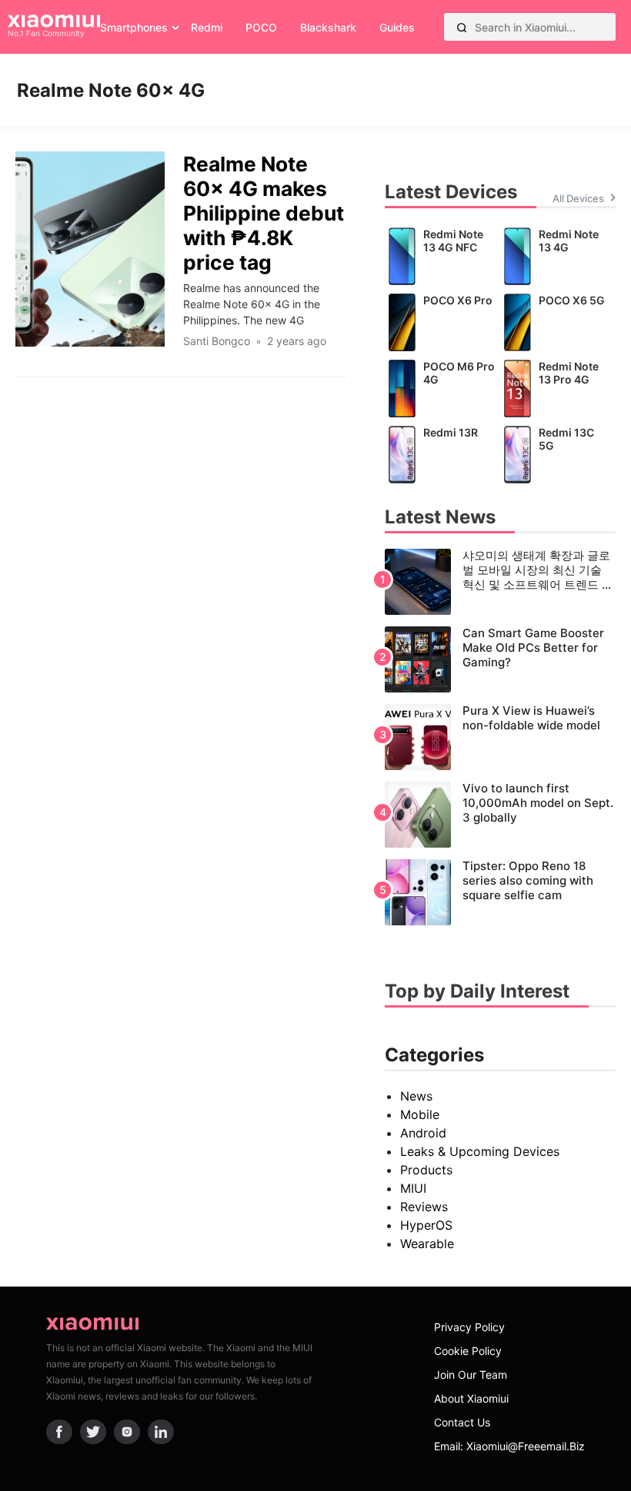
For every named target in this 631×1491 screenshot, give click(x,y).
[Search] (461, 27)
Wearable (427, 1243)
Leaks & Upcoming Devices (479, 1151)
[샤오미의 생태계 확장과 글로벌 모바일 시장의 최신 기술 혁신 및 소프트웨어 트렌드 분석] (500, 582)
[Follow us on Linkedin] (161, 1432)
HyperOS (426, 1225)
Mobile (419, 1114)
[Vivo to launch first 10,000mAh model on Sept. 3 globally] (500, 815)
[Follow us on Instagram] (127, 1432)
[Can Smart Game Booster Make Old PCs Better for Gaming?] (500, 659)
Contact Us (462, 1422)
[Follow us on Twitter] (93, 1432)
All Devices (578, 198)
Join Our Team (470, 1374)
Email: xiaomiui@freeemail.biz (509, 1446)
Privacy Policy (469, 1326)
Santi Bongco (216, 340)
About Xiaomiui (471, 1398)
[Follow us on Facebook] (59, 1432)
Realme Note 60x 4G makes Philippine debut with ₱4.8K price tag (263, 212)
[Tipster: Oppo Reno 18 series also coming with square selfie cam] (500, 892)
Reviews (424, 1206)
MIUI (413, 1188)
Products (426, 1169)
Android (423, 1133)
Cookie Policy (468, 1350)
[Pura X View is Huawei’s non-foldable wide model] (500, 737)
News (416, 1096)
